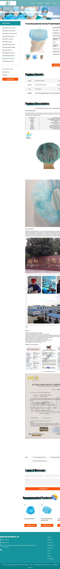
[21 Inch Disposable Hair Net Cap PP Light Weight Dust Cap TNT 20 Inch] (38, 39)
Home (32, 3)
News (54, 3)
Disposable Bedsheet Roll (8, 55)
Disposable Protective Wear (8, 28)
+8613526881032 (12, 75)
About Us (39, 3)
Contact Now (10, 79)
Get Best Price (30, 525)
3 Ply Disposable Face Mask (8, 47)
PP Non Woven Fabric (7, 41)
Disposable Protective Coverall (9, 33)
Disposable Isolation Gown (8, 44)
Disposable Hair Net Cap (11, 15)
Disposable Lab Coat (7, 50)
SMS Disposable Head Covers (40, 461)
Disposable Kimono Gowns (8, 52)
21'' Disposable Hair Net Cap (39, 457)
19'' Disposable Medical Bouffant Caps (46, 519)
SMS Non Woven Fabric (7, 39)
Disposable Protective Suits (8, 30)
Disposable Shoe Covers (8, 61)
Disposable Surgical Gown (8, 36)
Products (47, 3)
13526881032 (13, 72)
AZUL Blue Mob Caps (29, 518)
